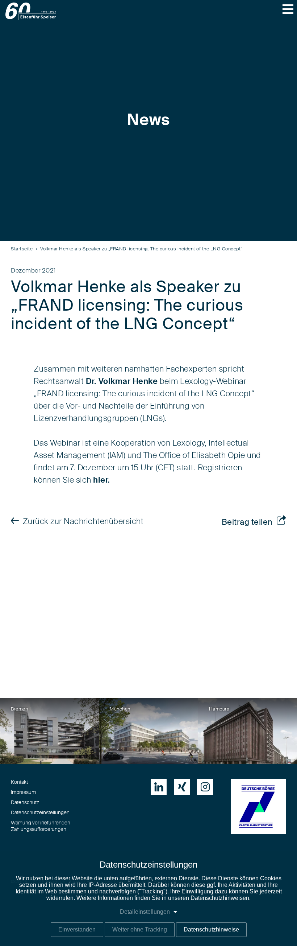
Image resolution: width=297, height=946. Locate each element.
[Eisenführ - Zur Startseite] (30, 11)
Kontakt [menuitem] (19, 782)
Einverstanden (77, 929)
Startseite (22, 249)
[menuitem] (159, 787)
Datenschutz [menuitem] (25, 802)
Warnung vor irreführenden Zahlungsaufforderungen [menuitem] (40, 826)
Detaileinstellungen (145, 912)
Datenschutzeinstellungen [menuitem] (40, 812)
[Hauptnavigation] (288, 9)
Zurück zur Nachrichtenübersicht (83, 521)
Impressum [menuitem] (23, 792)
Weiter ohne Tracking (139, 929)
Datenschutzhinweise (211, 929)
